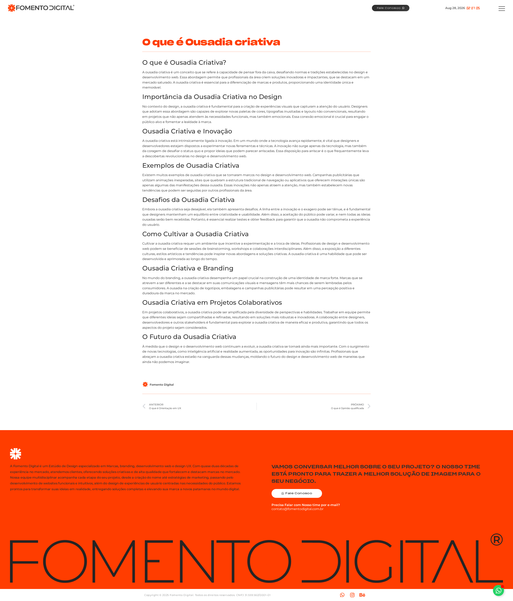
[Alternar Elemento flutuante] (498, 590)
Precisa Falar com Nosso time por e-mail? (306, 505)
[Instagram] (352, 595)
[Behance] (362, 595)
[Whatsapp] (342, 595)
